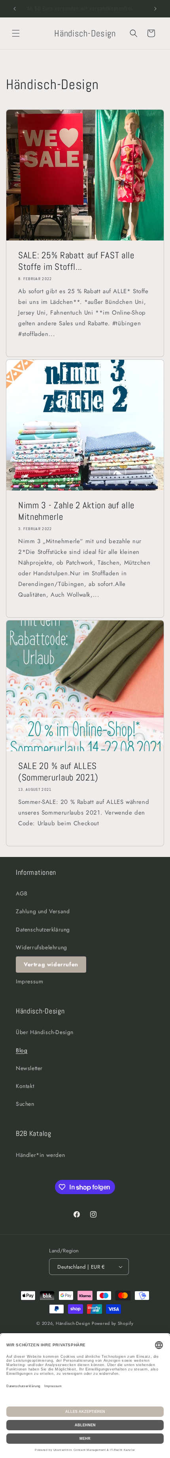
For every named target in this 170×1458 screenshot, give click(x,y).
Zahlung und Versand (43, 911)
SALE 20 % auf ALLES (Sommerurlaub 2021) (58, 771)
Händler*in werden (40, 1155)
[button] (16, 33)
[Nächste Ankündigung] (155, 8)
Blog (21, 1050)
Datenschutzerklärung (43, 929)
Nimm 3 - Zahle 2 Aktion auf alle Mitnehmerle (76, 511)
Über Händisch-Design (45, 1032)
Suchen (25, 1104)
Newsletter (29, 1068)
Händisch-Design (73, 1323)
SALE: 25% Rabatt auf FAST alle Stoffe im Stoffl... (76, 261)
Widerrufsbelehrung (41, 947)
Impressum (29, 981)
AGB (22, 893)
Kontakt (25, 1086)
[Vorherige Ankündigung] (14, 8)
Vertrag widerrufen (51, 964)
